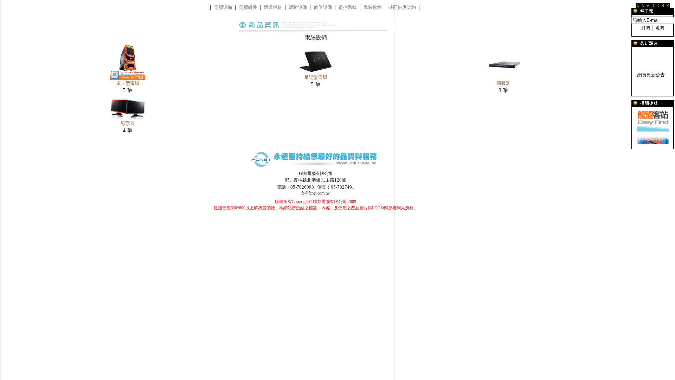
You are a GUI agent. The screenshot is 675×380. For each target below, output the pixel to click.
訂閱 (646, 27)
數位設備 (323, 7)
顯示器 (128, 123)
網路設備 (298, 7)
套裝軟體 (373, 7)
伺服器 (503, 83)
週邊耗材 (273, 7)
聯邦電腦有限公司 (316, 173)
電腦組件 (248, 7)
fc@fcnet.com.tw (315, 193)
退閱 (660, 27)
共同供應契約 (402, 7)
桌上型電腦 (127, 83)
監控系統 (348, 7)
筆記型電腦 (315, 77)
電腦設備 (223, 7)
